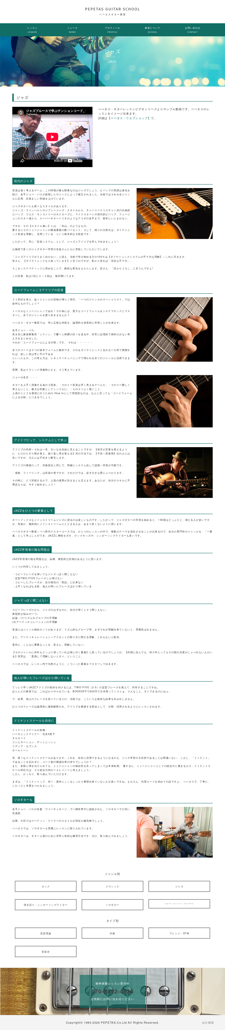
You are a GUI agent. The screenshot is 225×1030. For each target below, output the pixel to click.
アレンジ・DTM (179, 933)
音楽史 (46, 951)
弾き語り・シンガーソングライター (46, 904)
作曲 (112, 933)
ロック (46, 886)
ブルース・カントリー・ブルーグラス (179, 904)
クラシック (112, 886)
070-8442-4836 (112, 991)
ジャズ (179, 886)
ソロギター (112, 904)
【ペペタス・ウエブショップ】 (129, 118)
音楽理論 (45, 933)
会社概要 (208, 1022)
